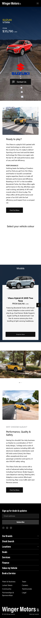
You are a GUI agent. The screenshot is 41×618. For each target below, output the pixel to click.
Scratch (36, 614)
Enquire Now (20, 334)
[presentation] (38, 305)
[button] (14, 210)
